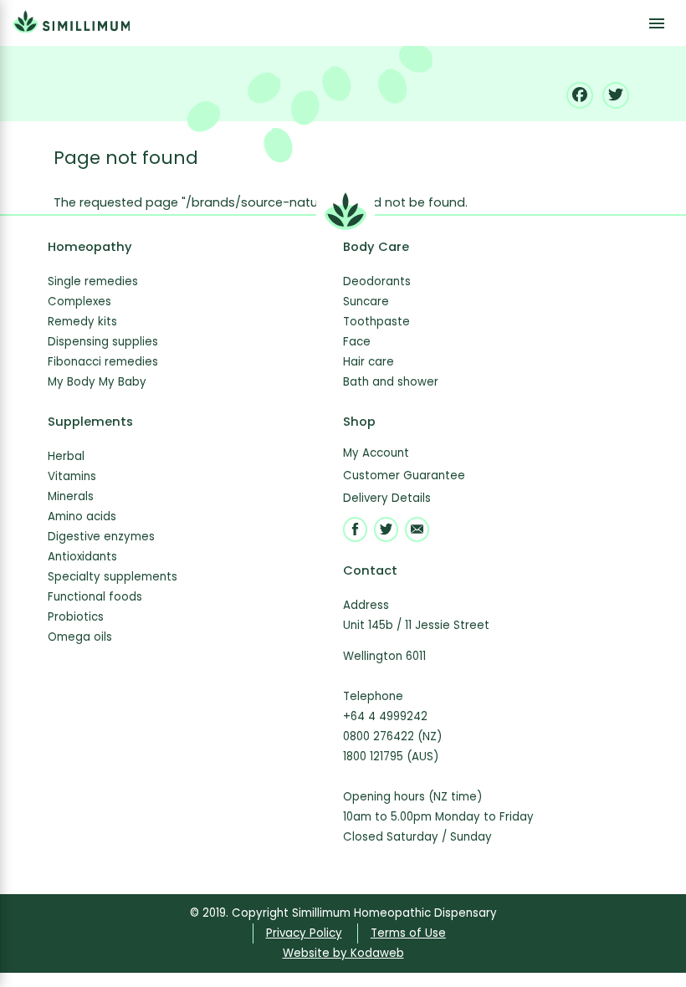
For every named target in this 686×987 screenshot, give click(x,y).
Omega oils (80, 637)
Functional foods (95, 597)
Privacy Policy (304, 933)
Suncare (366, 301)
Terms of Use (408, 933)
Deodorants (377, 281)
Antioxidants (82, 557)
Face (357, 342)
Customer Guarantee (404, 475)
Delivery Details (387, 498)
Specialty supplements (112, 577)
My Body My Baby (97, 382)
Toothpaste (376, 322)
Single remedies (93, 281)
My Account (376, 453)
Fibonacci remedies (103, 362)
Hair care (368, 362)
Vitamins (72, 476)
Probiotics (76, 617)
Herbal (66, 456)
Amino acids (82, 516)
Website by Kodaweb (343, 953)
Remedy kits (82, 322)
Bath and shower (390, 382)
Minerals (71, 496)
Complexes (79, 301)
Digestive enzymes (101, 537)
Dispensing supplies (103, 342)
